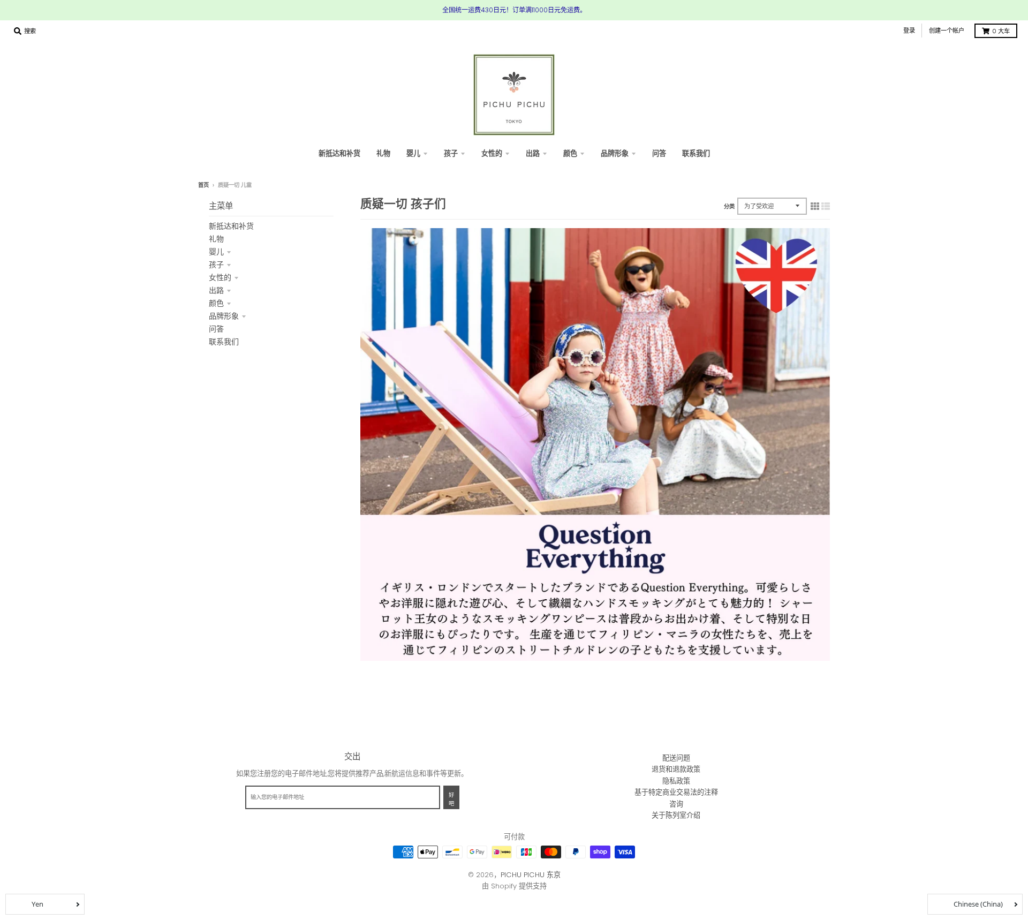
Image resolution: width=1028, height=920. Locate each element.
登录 (909, 30)
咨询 (676, 804)
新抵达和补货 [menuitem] (339, 153)
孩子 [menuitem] (451, 153)
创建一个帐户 (946, 30)
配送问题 (676, 758)
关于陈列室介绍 (676, 815)
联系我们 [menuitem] (696, 153)
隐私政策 (676, 781)
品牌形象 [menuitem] (615, 153)
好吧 (451, 799)
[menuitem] (383, 153)
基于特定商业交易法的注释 (676, 792)
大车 (1001, 31)
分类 (729, 206)
